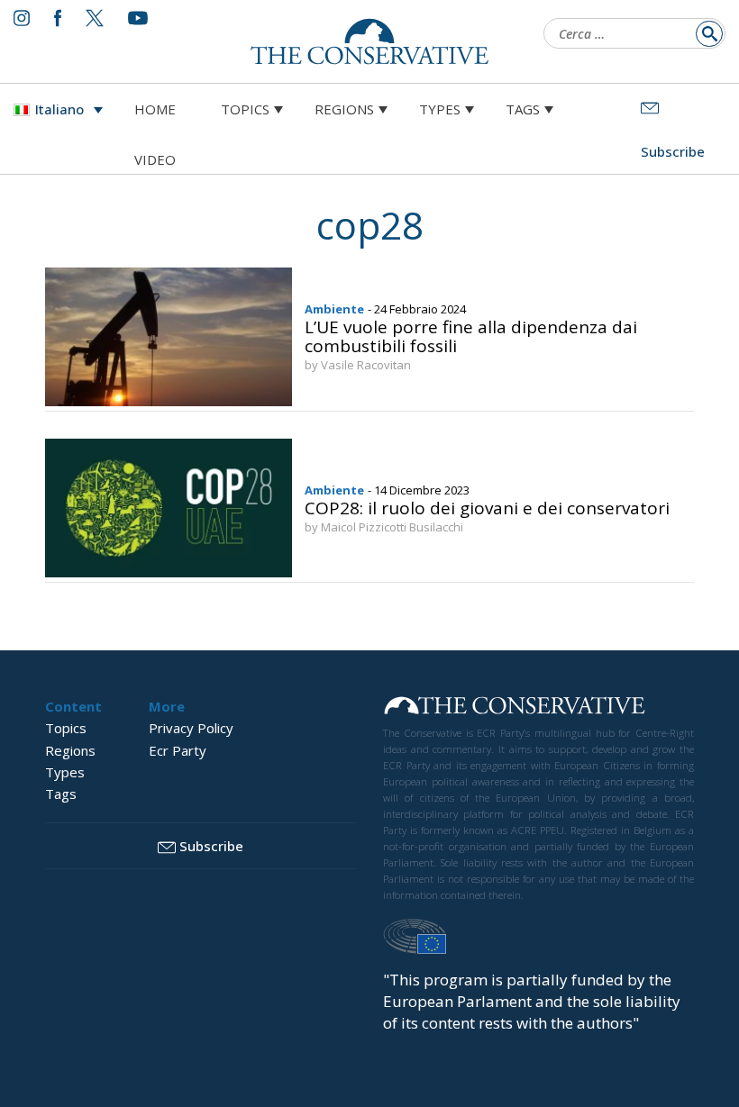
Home (155, 109)
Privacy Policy (191, 728)
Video (155, 159)
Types (440, 109)
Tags (523, 109)
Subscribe (211, 846)
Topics (245, 109)
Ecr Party (177, 750)
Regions (344, 109)
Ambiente (334, 309)
